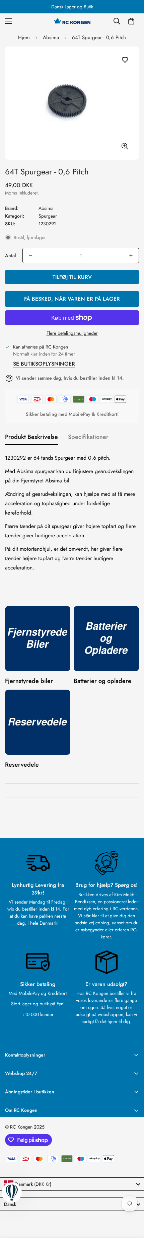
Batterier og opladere (102, 681)
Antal (10, 255)
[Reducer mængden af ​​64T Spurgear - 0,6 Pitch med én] (30, 255)
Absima (51, 37)
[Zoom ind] (124, 146)
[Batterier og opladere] (106, 638)
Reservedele (22, 764)
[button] (131, 21)
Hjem (24, 37)
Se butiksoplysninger (44, 364)
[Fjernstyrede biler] (37, 638)
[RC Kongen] (72, 21)
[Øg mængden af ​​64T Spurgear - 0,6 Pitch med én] (131, 255)
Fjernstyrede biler (29, 681)
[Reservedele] (37, 722)
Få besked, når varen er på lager (72, 299)
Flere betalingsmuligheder (72, 333)
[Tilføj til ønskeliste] (124, 60)
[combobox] (72, 1184)
